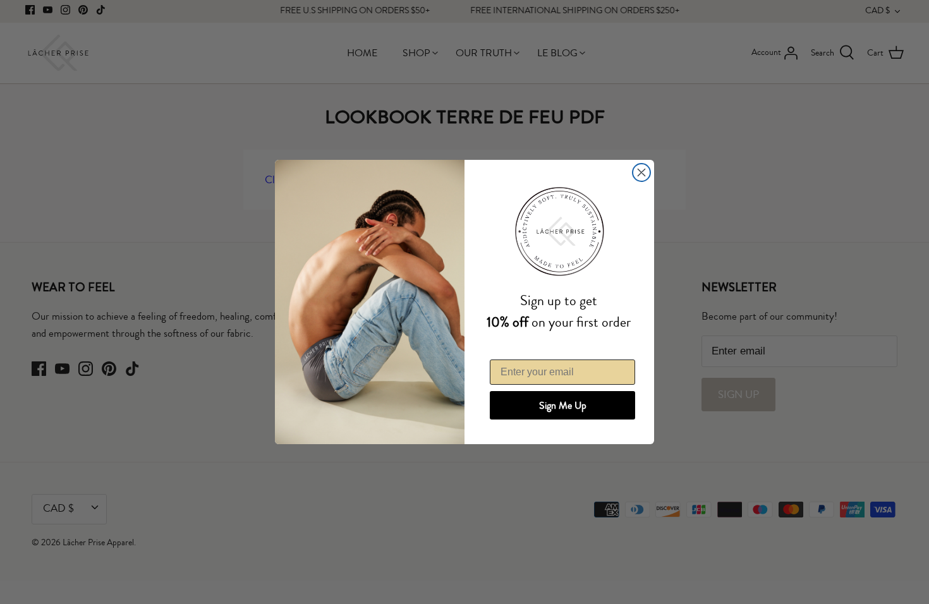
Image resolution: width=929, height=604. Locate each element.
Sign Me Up (562, 406)
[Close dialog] (641, 172)
